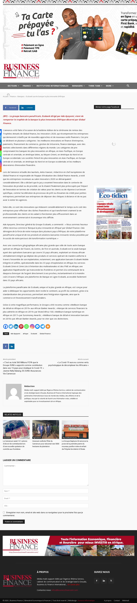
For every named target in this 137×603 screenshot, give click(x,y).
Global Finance (45, 334)
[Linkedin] (16, 326)
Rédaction (17, 95)
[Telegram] (42, 326)
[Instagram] (32, 326)
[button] (128, 86)
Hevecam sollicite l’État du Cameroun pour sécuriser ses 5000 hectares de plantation (45, 443)
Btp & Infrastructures (70, 438)
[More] (47, 326)
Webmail (125, 600)
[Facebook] (5, 326)
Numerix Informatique (86, 600)
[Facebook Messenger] (37, 326)
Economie (7, 438)
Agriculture (37, 438)
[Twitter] (10, 326)
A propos (107, 600)
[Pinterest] (21, 326)
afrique (25, 334)
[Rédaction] (8, 94)
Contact (117, 600)
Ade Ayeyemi (15, 334)
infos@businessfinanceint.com (65, 590)
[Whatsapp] (26, 326)
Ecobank (34, 334)
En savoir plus (73, 584)
